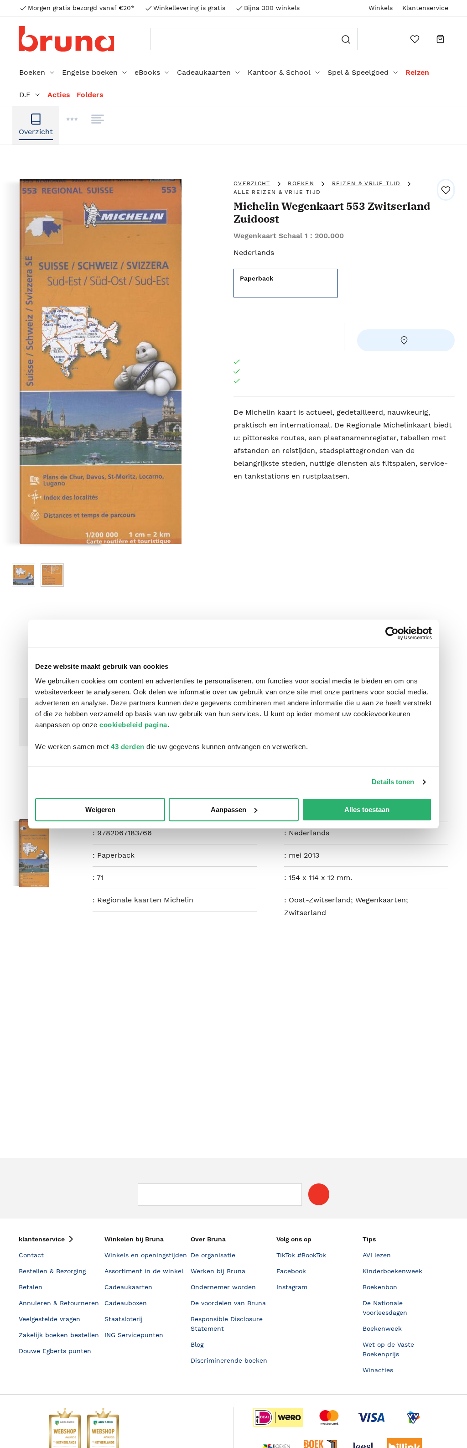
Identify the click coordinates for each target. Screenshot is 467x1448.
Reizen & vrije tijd (366, 183)
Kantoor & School (279, 72)
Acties (58, 94)
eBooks (147, 72)
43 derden (128, 746)
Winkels (380, 7)
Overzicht (252, 183)
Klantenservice (425, 7)
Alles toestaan (366, 809)
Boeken (32, 72)
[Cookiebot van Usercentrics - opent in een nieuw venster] (392, 633)
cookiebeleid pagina (133, 725)
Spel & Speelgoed (358, 72)
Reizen (417, 72)
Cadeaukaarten (204, 72)
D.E (25, 94)
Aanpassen (228, 809)
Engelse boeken (90, 72)
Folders (90, 94)
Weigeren (100, 809)
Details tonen (393, 782)
